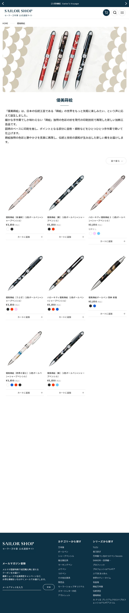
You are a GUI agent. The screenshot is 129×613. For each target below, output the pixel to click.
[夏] (11, 384)
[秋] (15, 384)
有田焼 (96, 582)
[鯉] (57, 309)
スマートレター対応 (67, 590)
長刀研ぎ (97, 551)
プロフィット (99, 564)
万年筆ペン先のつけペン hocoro (107, 555)
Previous (3, 3)
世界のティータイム (102, 577)
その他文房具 (64, 577)
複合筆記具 (63, 560)
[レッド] (53, 229)
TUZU (95, 547)
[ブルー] (94, 305)
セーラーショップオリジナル (71, 586)
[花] (49, 309)
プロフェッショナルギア (104, 569)
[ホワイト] (7, 229)
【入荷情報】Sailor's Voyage (64, 3)
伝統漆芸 (97, 590)
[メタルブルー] (57, 384)
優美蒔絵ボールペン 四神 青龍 (103, 297)
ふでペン (62, 569)
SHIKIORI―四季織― (102, 560)
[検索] (114, 12)
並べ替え (116, 160)
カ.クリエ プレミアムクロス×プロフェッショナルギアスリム (109, 601)
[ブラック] (11, 229)
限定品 (61, 582)
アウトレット (64, 595)
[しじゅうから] (94, 233)
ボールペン (63, 551)
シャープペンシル (66, 555)
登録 (49, 587)
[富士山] (98, 233)
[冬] (20, 384)
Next (125, 3)
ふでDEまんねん (100, 573)
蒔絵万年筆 (98, 586)
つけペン (62, 573)
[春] (7, 384)
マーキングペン (65, 564)
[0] (106, 12)
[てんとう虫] (90, 233)
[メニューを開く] (122, 12)
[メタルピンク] (15, 309)
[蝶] (53, 309)
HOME (5, 23)
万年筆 (61, 547)
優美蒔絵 (97, 595)
